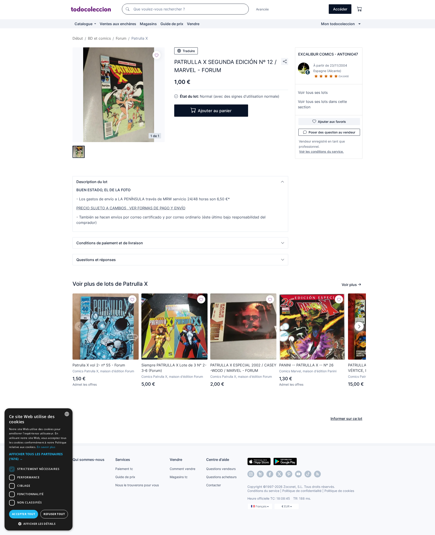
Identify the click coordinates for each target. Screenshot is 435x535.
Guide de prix (171, 24)
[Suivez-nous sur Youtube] (298, 474)
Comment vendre (182, 469)
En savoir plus (46, 447)
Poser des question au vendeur (332, 132)
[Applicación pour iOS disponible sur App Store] (259, 461)
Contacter (213, 485)
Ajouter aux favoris (332, 121)
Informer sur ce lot (346, 418)
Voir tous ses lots (313, 92)
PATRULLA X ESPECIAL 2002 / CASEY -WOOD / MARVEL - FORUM (243, 368)
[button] (180, 181)
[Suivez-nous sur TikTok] (307, 474)
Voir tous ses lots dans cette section (322, 104)
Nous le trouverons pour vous (137, 485)
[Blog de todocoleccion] (317, 474)
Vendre (193, 24)
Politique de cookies (339, 491)
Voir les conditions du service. (321, 151)
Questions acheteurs (221, 477)
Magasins (148, 24)
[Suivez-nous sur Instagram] (250, 474)
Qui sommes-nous (88, 459)
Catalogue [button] (84, 24)
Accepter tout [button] (23, 514)
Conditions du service (263, 491)
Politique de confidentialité (301, 491)
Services (122, 459)
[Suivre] (156, 55)
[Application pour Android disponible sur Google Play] (285, 461)
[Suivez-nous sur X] (279, 474)
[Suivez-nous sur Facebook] (269, 474)
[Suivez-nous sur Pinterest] (288, 474)
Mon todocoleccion (338, 24)
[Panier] (359, 9)
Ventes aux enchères (118, 24)
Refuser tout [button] (54, 514)
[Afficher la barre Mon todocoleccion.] (359, 23)
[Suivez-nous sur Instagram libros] (260, 474)
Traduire (189, 51)
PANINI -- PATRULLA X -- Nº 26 (306, 365)
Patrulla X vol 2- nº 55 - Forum (98, 365)
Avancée (262, 9)
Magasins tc (179, 477)
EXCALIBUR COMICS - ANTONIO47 (328, 54)
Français (261, 506)
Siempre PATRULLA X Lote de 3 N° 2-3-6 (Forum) (173, 368)
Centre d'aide (217, 459)
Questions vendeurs (221, 469)
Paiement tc (124, 469)
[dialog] (38, 469)
